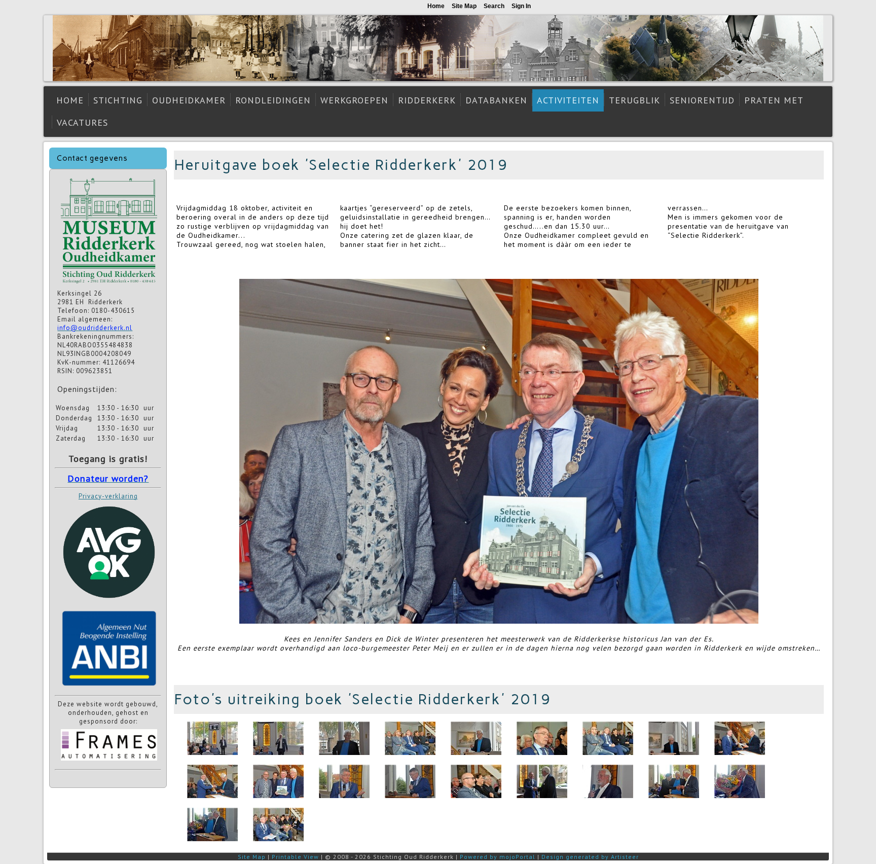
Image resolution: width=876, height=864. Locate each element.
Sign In (521, 6)
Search (494, 6)
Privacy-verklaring (108, 496)
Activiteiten (568, 100)
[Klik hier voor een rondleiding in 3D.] (109, 284)
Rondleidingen (273, 100)
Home (70, 100)
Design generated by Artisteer (590, 856)
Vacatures (82, 122)
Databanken (496, 100)
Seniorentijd (702, 100)
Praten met (774, 100)
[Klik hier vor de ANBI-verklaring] (109, 687)
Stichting (117, 100)
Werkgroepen (354, 100)
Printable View (295, 856)
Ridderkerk (427, 100)
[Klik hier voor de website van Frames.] (109, 762)
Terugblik (634, 100)
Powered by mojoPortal (497, 856)
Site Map (252, 856)
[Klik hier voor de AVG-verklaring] (109, 601)
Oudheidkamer (189, 100)
